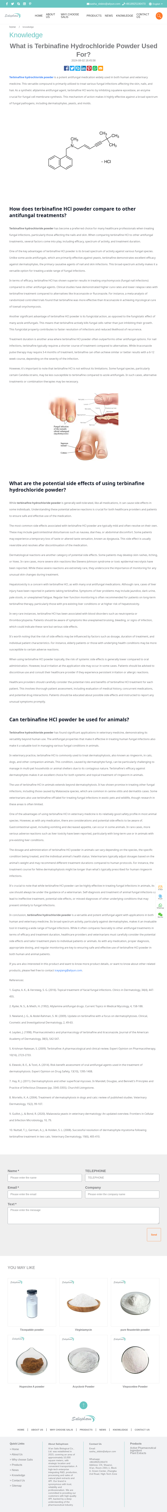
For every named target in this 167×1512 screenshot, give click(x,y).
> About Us (16, 1454)
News (102, 1429)
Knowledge (120, 1429)
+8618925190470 (135, 4)
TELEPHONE (95, 1171)
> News (14, 1470)
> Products (16, 1465)
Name (12, 1171)
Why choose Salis (61, 1429)
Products (86, 1429)
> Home (14, 1449)
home (12, 27)
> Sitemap (16, 1485)
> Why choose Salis (21, 1459)
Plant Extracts (138, 1453)
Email (12, 1187)
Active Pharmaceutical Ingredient (143, 1449)
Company (93, 1187)
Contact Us (142, 1429)
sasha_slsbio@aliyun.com (105, 4)
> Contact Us (17, 1480)
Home (20, 1429)
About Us (37, 1429)
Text (11, 1204)
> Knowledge (17, 1475)
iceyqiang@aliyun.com (68, 970)
